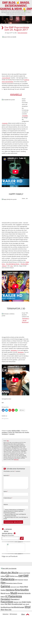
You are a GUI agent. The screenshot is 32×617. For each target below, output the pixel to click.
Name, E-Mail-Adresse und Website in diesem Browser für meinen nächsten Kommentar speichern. (14, 511)
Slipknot (2, 604)
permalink (11, 434)
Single (24, 602)
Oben (23, 614)
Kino (23, 432)
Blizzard (28, 572)
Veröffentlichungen (17, 607)
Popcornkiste (7, 601)
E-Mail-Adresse (8, 498)
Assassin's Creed (22, 572)
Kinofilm (27, 432)
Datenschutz (5, 614)
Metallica (8, 593)
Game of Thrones (17, 583)
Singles (28, 602)
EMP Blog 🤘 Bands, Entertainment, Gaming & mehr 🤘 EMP (16, 5)
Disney (16, 576)
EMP (20, 575)
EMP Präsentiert (19, 579)
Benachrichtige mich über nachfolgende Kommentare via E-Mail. (15, 514)
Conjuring (4, 123)
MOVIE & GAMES (16, 430)
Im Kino (9, 430)
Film (14, 432)
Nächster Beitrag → (8, 533)
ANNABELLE (16, 94)
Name (6, 491)
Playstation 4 (15, 599)
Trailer (23, 604)
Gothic (17, 586)
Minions (4, 266)
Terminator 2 (14, 350)
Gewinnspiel (13, 586)
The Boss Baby (24, 264)
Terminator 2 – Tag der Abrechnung (25, 320)
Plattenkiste (15, 596)
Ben (8, 440)
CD (7, 575)
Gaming (5, 586)
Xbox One (8, 610)
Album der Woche (9, 572)
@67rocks (16, 459)
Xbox (2, 609)
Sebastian (16, 602)
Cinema (10, 432)
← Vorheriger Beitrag (8, 530)
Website (6, 504)
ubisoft (27, 604)
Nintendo (20, 593)
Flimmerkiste (9, 583)
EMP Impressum (13, 614)
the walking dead (17, 604)
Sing (11, 266)
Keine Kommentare (22, 33)
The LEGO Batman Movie (12, 264)
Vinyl (27, 606)
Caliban (3, 576)
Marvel (3, 593)
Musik (13, 592)
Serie (20, 602)
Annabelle (25, 116)
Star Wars (8, 604)
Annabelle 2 (5, 432)
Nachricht (7, 475)
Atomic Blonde (6, 78)
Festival (26, 579)
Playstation (5, 599)
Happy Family (18, 432)
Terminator (21, 352)
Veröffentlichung (6, 607)
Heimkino (10, 589)
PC (6, 596)
